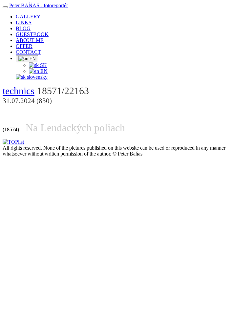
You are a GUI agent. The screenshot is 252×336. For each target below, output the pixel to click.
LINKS (24, 22)
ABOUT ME (30, 40)
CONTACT (28, 52)
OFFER (24, 46)
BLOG (23, 28)
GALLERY (28, 16)
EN (31, 58)
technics (18, 90)
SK (43, 65)
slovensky (37, 77)
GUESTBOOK (32, 34)
